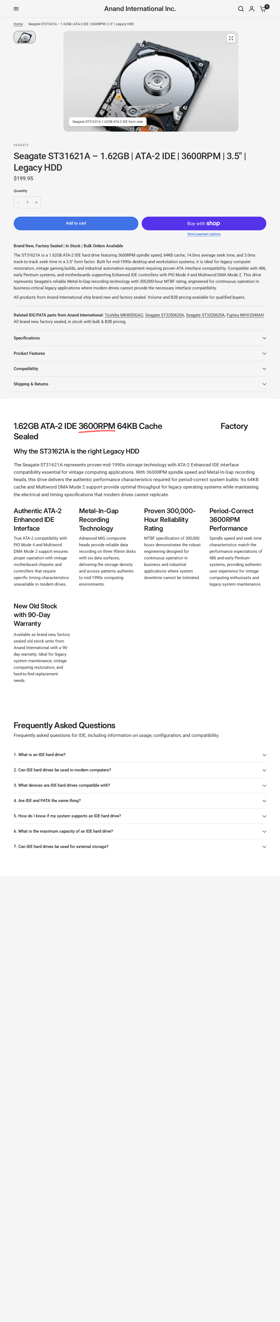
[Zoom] (231, 38)
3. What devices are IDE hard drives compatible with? (62, 785)
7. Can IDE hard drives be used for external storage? (61, 846)
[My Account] (251, 9)
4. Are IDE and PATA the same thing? (47, 800)
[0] (261, 9)
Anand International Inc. (140, 8)
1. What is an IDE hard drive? (39, 754)
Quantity (20, 191)
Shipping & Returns (31, 384)
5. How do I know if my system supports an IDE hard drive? (67, 815)
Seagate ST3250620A (164, 315)
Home (18, 24)
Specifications (27, 338)
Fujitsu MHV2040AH (245, 315)
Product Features (29, 353)
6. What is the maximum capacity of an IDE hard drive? (63, 831)
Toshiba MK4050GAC (124, 315)
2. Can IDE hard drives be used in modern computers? (62, 770)
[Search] (240, 9)
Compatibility (26, 368)
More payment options (204, 234)
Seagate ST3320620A (205, 315)
